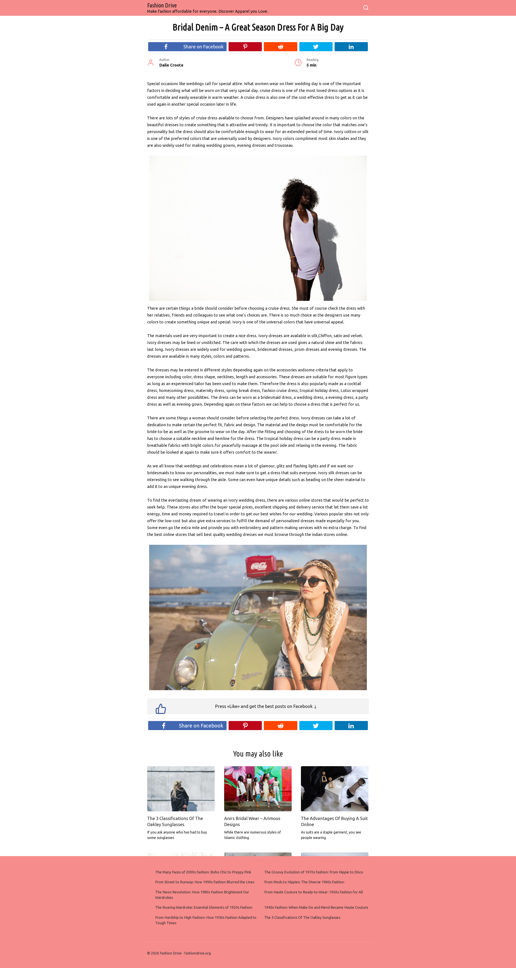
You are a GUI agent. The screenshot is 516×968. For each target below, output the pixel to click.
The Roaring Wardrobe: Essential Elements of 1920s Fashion (203, 907)
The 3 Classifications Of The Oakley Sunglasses (175, 821)
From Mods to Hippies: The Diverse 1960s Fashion (304, 882)
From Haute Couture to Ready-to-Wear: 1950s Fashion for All (313, 892)
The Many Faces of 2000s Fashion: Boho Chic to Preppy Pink (203, 872)
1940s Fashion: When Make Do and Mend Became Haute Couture (316, 907)
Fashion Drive (162, 5)
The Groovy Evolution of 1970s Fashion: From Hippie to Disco (313, 872)
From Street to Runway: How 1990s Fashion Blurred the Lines (204, 882)
